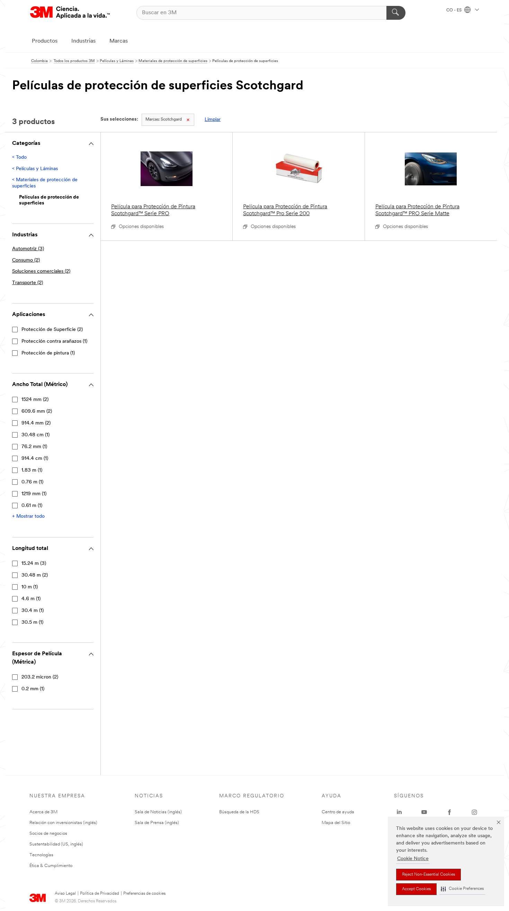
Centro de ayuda (338, 812)
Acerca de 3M (43, 812)
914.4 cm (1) (34, 458)
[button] (462, 889)
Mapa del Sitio (336, 823)
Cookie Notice (413, 858)
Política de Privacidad (99, 894)
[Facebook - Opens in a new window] (449, 812)
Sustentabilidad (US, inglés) (56, 844)
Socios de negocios (48, 833)
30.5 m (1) (32, 622)
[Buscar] (395, 13)
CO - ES (454, 10)
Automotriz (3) (28, 249)
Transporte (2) (27, 283)
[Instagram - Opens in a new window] (474, 812)
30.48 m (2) (34, 575)
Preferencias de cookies (144, 894)
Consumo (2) (26, 260)
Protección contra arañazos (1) (54, 341)
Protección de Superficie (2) (52, 329)
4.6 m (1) (31, 599)
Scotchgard (163, 119)
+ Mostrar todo (28, 516)
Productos (44, 41)
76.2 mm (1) (34, 446)
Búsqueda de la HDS (239, 812)
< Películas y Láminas (35, 169)
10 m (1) (29, 587)
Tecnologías (41, 855)
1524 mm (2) (34, 399)
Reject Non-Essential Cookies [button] (428, 875)
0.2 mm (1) (32, 689)
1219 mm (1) (33, 494)
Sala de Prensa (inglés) (157, 823)
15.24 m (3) (33, 563)
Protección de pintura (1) (48, 353)
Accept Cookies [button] (416, 889)
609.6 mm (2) (36, 411)
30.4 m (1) (32, 610)
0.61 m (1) (31, 505)
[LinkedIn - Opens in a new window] (399, 812)
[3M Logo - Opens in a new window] (70, 12)
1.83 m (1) (31, 470)
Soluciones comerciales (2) (41, 271)
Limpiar (213, 119)
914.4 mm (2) (36, 423)
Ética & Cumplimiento (50, 866)
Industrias (83, 41)
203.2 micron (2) (39, 677)
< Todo (19, 157)
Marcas (118, 41)
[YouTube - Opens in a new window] (424, 812)
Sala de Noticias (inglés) (158, 812)
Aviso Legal (65, 894)
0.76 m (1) (32, 482)
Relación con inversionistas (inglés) (63, 823)
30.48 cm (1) (35, 435)
